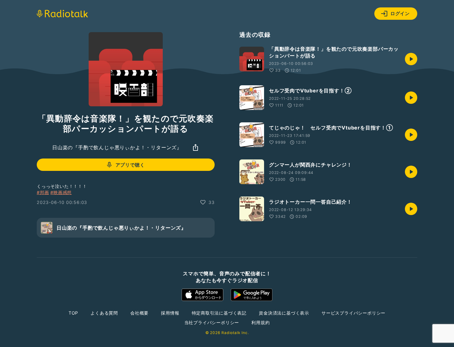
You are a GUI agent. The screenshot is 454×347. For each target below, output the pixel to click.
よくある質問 (104, 312)
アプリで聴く (130, 165)
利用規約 (260, 322)
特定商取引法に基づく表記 (219, 312)
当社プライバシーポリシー (211, 322)
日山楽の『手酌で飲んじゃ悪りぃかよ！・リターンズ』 (117, 147)
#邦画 (43, 192)
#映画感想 (61, 192)
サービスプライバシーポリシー (353, 312)
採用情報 (170, 312)
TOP (73, 312)
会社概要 (139, 312)
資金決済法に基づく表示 (284, 312)
